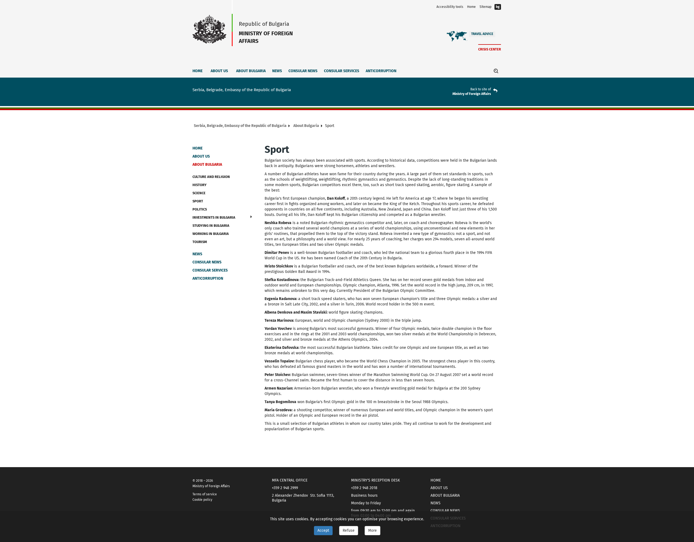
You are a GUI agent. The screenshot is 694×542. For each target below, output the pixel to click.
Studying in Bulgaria (210, 226)
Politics (199, 209)
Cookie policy (202, 500)
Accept (323, 530)
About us (219, 71)
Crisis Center (489, 49)
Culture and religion (211, 177)
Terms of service (204, 494)
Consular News (302, 71)
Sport (197, 201)
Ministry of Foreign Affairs (471, 94)
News (277, 71)
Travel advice (482, 34)
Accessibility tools (449, 7)
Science (198, 193)
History (199, 185)
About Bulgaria (251, 71)
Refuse (349, 530)
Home (471, 7)
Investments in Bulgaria (213, 217)
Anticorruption (381, 71)
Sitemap (485, 7)
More (372, 530)
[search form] (496, 71)
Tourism (199, 242)
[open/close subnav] (251, 216)
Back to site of (480, 89)
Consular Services (341, 71)
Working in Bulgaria (210, 234)
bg (498, 7)
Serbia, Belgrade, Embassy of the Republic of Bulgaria (240, 125)
